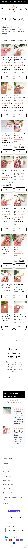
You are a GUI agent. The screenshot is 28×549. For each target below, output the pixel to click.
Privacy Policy (8, 489)
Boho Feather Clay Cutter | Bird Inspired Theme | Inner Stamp (20, 173)
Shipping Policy (8, 493)
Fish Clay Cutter (6, 134)
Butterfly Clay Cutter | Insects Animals (19, 286)
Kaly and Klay (16, 546)
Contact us (7, 476)
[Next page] (16, 341)
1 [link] (5, 336)
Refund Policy (8, 480)
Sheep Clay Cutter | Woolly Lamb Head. (7, 285)
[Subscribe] (21, 377)
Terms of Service (9, 484)
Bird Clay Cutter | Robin (6, 209)
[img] (14, 400)
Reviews (6, 503)
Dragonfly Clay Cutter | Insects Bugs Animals (6, 97)
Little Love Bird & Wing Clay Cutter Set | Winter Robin (7, 59)
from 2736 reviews (14, 402)
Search (5, 463)
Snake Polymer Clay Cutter (20, 134)
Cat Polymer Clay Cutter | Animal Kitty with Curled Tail (19, 211)
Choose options (7, 77)
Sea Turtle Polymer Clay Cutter (7, 248)
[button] (2, 9)
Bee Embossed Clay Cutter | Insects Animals (7, 172)
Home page (7, 468)
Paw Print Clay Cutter (18, 248)
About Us (6, 472)
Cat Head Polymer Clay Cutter (6, 315)
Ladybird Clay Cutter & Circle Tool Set (20, 316)
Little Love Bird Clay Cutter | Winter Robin (20, 59)
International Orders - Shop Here (12, 498)
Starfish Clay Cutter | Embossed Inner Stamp (20, 97)
